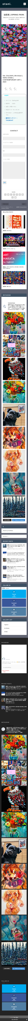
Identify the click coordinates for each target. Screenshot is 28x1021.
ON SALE (17, 19)
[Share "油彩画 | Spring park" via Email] (15, 197)
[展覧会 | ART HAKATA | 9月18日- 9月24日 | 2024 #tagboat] (14, 258)
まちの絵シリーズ (21, 569)
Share (4, 671)
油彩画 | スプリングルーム (9, 248)
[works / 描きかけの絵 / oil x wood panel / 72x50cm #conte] (14, 484)
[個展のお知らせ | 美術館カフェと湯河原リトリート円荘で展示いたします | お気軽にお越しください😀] (14, 323)
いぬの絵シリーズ (18, 570)
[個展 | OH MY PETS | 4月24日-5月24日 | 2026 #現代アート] (4, 567)
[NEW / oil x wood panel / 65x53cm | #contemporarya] (14, 369)
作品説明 (6, 95)
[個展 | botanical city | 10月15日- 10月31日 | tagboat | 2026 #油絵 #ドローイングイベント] (4, 546)
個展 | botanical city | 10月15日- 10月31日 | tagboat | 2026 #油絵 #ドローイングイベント (16, 546)
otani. (23, 570)
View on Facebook (5, 670)
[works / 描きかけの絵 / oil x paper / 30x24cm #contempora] (14, 438)
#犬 (12, 663)
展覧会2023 (6, 17)
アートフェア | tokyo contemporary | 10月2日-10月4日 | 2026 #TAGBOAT (16, 553)
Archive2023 (12, 17)
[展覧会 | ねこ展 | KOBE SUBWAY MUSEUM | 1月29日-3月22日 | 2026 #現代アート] (4, 576)
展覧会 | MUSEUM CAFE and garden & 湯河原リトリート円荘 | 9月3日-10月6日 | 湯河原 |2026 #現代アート (16, 560)
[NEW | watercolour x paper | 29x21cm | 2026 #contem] (14, 461)
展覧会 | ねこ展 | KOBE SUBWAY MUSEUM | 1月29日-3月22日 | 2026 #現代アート (15, 576)
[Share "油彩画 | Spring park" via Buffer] (22, 194)
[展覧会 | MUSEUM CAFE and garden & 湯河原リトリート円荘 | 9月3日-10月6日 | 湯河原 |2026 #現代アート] (4, 560)
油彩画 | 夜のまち (7, 286)
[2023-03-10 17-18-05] (14, 56)
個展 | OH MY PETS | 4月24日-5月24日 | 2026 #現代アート (16, 567)
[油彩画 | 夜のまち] (14, 277)
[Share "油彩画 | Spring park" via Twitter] (8, 194)
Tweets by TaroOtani (8, 530)
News (17, 548)
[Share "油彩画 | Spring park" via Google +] (11, 194)
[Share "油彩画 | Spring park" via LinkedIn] (19, 194)
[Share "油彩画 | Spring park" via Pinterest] (16, 194)
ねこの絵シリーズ (10, 570)
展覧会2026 (9, 548)
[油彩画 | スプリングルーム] (14, 240)
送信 (5, 182)
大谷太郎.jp (5, 666)
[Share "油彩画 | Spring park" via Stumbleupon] (12, 197)
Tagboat (17, 17)
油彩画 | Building (7, 230)
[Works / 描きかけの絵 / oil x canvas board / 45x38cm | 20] (14, 392)
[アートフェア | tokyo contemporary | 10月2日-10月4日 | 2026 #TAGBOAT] (4, 553)
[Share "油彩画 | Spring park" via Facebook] (5, 194)
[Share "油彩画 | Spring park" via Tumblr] (14, 194)
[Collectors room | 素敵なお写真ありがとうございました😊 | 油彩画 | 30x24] (14, 415)
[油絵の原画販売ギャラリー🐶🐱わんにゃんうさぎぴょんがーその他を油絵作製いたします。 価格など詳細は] (14, 346)
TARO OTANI (9, 658)
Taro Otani (15, 1017)
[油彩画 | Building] (14, 222)
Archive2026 (14, 555)
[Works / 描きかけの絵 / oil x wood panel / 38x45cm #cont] (14, 506)
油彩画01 (12, 19)
